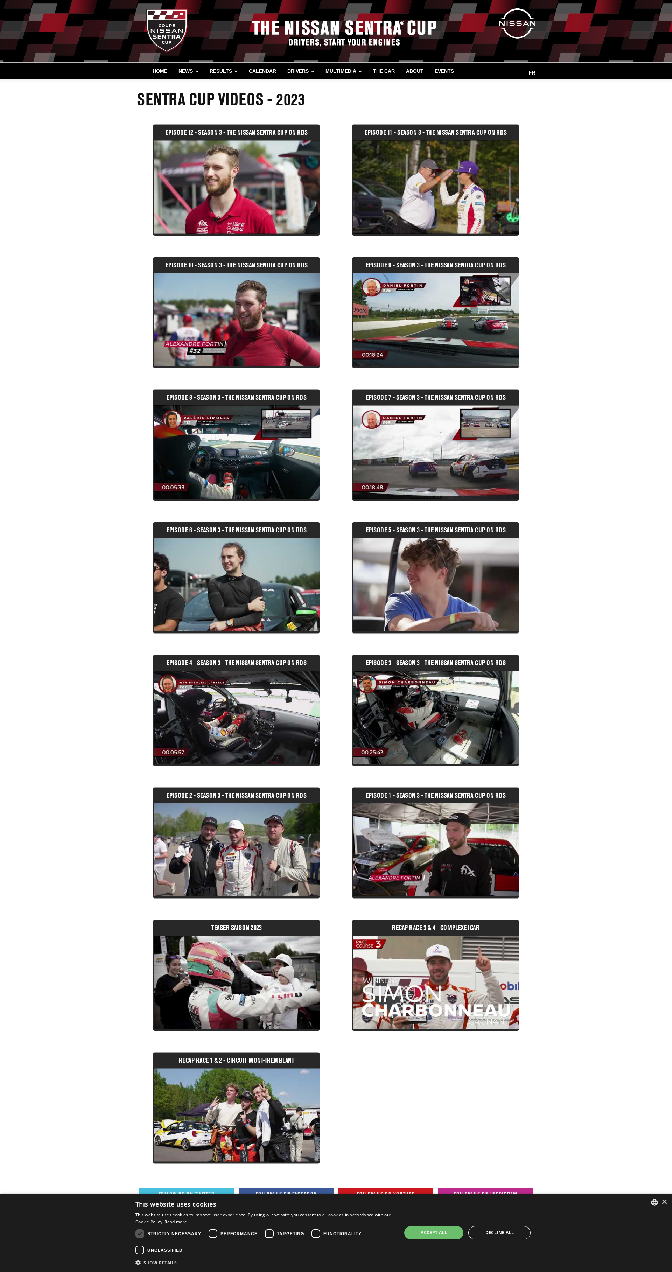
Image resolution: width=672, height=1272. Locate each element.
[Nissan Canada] (517, 23)
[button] (264, 1262)
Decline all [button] (499, 1233)
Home (160, 71)
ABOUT (415, 71)
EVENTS (444, 71)
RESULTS (221, 71)
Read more (175, 1222)
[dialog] (336, 1233)
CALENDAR (262, 71)
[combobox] (654, 1202)
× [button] (664, 1202)
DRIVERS (298, 71)
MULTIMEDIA (341, 71)
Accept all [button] (434, 1233)
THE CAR (384, 71)
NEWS (185, 71)
